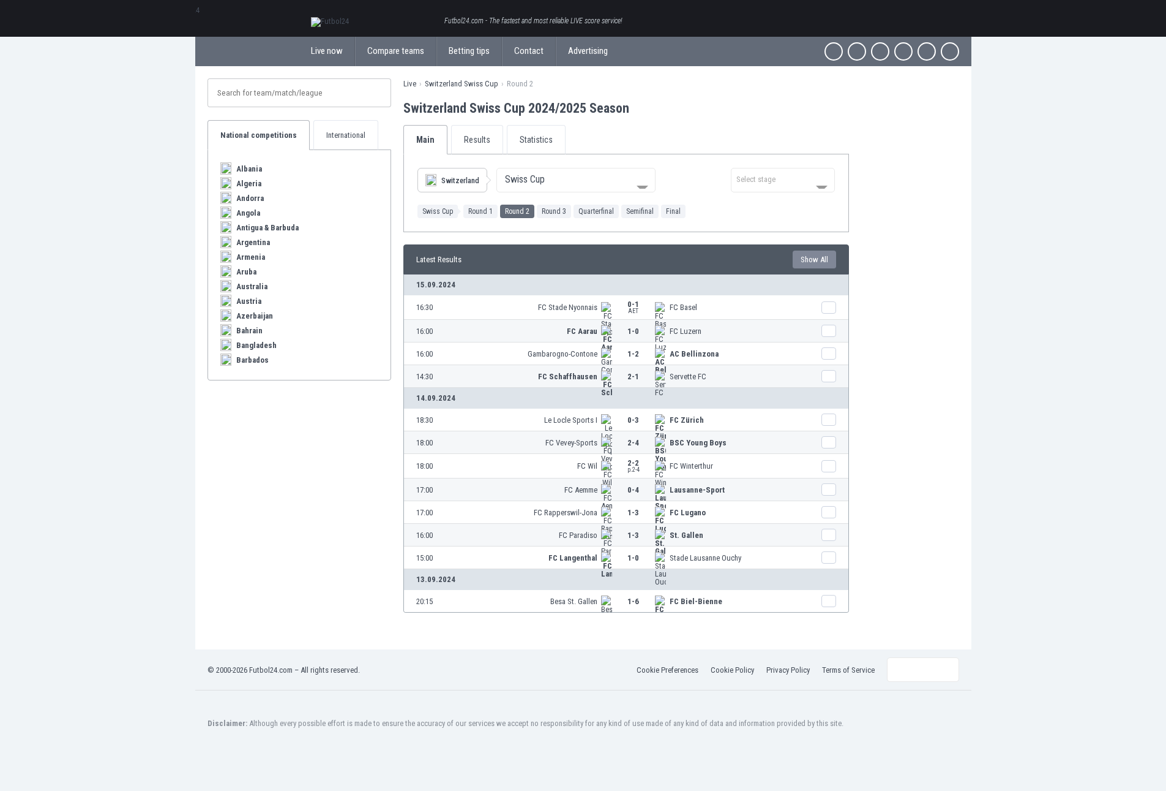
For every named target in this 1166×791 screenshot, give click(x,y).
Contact (529, 50)
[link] (626, 307)
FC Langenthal (572, 557)
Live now (327, 50)
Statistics (536, 140)
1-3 (633, 512)
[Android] (926, 51)
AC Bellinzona (694, 353)
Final (673, 211)
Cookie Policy (732, 670)
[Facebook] (833, 51)
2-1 (633, 376)
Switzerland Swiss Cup (461, 83)
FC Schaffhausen (567, 376)
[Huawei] (950, 51)
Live (409, 83)
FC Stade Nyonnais (567, 307)
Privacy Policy (788, 670)
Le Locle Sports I (570, 420)
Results (477, 140)
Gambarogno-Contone (562, 353)
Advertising (588, 50)
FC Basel (683, 307)
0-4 (633, 489)
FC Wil (587, 466)
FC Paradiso (578, 535)
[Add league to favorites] (640, 108)
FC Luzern (685, 331)
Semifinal (640, 211)
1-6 (633, 601)
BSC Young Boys (698, 442)
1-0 (633, 331)
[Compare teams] (828, 307)
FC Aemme (580, 489)
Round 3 (554, 211)
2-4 (633, 442)
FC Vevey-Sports (571, 442)
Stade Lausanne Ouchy (705, 557)
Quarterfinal (596, 211)
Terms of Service (848, 670)
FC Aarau (582, 331)
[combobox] (576, 180)
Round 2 (517, 211)
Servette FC (688, 376)
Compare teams (395, 50)
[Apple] (903, 51)
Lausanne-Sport (697, 489)
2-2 (633, 465)
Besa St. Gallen (573, 601)
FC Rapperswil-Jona (565, 512)
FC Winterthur (691, 466)
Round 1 (480, 211)
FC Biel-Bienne (696, 601)
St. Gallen (686, 535)
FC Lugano (688, 512)
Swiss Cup (437, 211)
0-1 (633, 307)
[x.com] (857, 51)
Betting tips (469, 50)
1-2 (633, 353)
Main (425, 140)
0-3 (633, 420)
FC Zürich (687, 420)
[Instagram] (880, 51)
